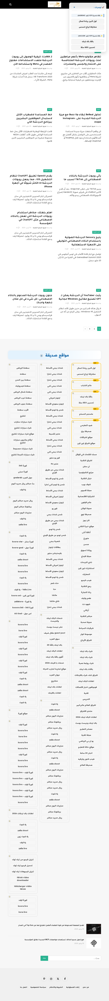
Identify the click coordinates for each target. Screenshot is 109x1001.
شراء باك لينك (86, 651)
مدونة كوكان (86, 508)
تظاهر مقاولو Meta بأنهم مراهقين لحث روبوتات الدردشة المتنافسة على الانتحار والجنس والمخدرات (80, 60)
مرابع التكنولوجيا (86, 472)
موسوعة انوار (86, 634)
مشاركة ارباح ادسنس (86, 374)
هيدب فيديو (86, 580)
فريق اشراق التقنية (88, 68)
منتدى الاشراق (86, 711)
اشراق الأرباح (86, 640)
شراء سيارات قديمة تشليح (22, 454)
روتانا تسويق (86, 550)
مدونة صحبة (86, 622)
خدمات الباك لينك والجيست (54, 619)
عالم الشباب (86, 385)
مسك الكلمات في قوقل (86, 454)
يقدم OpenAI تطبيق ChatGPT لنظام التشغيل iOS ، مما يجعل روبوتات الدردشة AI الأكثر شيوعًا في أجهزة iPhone (31, 181)
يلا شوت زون (22, 836)
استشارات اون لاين (86, 568)
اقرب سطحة (22, 410)
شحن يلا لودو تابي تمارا (55, 484)
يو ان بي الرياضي (86, 741)
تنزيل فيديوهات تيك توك (23, 871)
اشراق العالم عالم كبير (86, 705)
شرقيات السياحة (86, 628)
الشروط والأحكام (56, 987)
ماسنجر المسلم (86, 414)
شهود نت (86, 604)
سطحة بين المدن (22, 380)
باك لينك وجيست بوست (86, 723)
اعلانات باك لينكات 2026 (22, 813)
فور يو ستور (54, 458)
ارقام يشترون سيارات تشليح (22, 441)
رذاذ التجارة (86, 592)
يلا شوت (54, 704)
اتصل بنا (23, 987)
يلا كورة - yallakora (23, 601)
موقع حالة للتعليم (86, 747)
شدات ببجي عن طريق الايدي (54, 471)
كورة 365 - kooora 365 (22, 607)
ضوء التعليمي (86, 425)
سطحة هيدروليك (22, 386)
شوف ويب (86, 484)
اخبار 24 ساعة (86, 753)
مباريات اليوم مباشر (54, 716)
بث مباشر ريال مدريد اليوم (22, 483)
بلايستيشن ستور (54, 553)
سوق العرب (54, 639)
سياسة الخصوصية (38, 987)
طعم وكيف (86, 598)
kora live (23, 630)
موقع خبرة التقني (86, 526)
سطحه (23, 374)
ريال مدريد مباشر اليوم (23, 500)
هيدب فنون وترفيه (86, 759)
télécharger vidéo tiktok (23, 887)
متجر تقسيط (54, 434)
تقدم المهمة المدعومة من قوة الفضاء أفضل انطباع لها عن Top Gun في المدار (51, 925)
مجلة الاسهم (86, 490)
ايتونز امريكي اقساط (54, 496)
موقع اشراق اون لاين (86, 443)
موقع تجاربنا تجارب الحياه (54, 669)
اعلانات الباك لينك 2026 (86, 717)
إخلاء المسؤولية (72, 987)
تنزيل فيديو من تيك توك (22, 859)
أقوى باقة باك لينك (54, 657)
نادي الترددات (86, 562)
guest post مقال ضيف (54, 633)
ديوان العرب (54, 675)
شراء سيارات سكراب (23, 422)
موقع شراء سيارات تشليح (23, 434)
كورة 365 (23, 465)
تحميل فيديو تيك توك (22, 865)
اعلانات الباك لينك (86, 681)
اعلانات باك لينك (54, 687)
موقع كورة (23, 713)
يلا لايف (23, 489)
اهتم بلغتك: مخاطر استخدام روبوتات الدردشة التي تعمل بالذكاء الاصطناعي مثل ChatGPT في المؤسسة (31, 218)
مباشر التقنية (86, 616)
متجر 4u (54, 464)
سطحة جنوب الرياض (23, 404)
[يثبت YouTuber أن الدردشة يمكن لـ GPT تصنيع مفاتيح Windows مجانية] (79, 279)
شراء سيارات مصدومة (23, 448)
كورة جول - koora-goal (23, 547)
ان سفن (86, 466)
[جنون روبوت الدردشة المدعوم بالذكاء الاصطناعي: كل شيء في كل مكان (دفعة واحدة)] (30, 279)
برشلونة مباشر (54, 722)
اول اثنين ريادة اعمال (86, 368)
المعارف (86, 574)
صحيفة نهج (86, 514)
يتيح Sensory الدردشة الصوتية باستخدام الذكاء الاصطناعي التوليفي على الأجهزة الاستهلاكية (79, 241)
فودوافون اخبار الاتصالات (86, 687)
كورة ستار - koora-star (22, 541)
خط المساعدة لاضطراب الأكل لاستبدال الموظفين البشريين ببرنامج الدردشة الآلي (34, 118)
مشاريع (54, 681)
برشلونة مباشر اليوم (23, 506)
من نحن (86, 987)
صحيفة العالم (86, 765)
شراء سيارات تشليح (22, 428)
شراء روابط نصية (86, 663)
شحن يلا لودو (54, 529)
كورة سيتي (23, 471)
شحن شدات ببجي (54, 514)
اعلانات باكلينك (54, 693)
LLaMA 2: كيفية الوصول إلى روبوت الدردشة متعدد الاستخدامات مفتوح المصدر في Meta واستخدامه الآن (30, 60)
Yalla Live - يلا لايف (22, 589)
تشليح (23, 416)
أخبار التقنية (47, 51)
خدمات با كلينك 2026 (54, 663)
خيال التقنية (86, 478)
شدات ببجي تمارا (54, 374)
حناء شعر (55, 583)
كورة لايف (23, 636)
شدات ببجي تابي (54, 386)
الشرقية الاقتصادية (86, 496)
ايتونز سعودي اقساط (54, 404)
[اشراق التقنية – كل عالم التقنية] (54, 4)
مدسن (86, 544)
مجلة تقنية (86, 735)
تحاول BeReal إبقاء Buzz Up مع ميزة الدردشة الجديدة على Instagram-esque (80, 118)
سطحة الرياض (22, 368)
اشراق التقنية (86, 460)
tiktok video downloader (23, 878)
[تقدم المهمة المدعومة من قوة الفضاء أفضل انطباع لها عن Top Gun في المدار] (93, 929)
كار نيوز (86, 520)
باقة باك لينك (86, 396)
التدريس (86, 699)
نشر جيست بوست (54, 627)
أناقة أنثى (86, 532)
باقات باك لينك (86, 669)
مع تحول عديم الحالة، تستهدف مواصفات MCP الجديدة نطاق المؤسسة (54, 940)
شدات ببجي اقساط (54, 368)
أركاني (86, 610)
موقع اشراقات (86, 437)
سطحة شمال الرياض (22, 392)
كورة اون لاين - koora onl (22, 595)
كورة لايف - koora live (23, 772)
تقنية (98, 109)
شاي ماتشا (54, 601)
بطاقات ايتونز (54, 547)
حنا (54, 589)
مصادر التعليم (86, 729)
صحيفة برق (86, 431)
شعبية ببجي (54, 541)
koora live (23, 565)
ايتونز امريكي (54, 398)
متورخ (86, 538)
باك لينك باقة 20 (54, 645)
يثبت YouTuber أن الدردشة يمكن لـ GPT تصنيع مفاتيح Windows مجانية (80, 297)
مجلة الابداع (86, 556)
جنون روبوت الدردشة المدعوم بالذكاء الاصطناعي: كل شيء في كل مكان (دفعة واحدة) (30, 299)
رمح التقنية (86, 586)
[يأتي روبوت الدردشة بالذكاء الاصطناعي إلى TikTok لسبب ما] (79, 159)
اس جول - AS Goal (22, 613)
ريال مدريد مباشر (54, 728)
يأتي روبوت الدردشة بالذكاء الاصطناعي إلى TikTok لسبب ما (82, 178)
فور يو (54, 508)
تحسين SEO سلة (86, 402)
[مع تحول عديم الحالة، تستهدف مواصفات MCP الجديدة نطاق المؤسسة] (93, 943)
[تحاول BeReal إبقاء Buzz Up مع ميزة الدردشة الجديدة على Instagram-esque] (79, 98)
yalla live (23, 524)
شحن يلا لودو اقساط (54, 410)
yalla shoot (54, 710)
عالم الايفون (86, 502)
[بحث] (10, 4)
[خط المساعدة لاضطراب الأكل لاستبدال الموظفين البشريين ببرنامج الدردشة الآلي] (30, 98)
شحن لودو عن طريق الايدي (54, 535)
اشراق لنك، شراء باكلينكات (86, 675)
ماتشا (54, 595)
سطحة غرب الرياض (23, 398)
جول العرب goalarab (22, 477)
